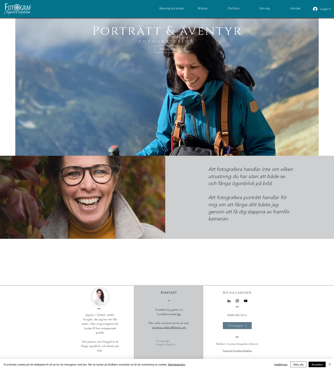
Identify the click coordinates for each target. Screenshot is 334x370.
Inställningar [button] (281, 364)
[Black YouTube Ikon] (246, 301)
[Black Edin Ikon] (229, 301)
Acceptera (317, 364)
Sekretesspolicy (176, 364)
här (178, 314)
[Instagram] (237, 301)
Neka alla (298, 364)
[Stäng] (330, 364)
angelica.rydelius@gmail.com (169, 327)
